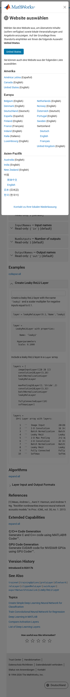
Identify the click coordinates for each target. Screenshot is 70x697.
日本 (6, 189)
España (8, 116)
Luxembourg (11, 141)
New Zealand (11, 169)
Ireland (8, 131)
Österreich (42, 111)
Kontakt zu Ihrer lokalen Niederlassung (35, 206)
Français (45, 141)
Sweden (41, 121)
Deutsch (44, 131)
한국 (6, 194)
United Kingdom (46, 146)
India (7, 164)
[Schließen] (64, 7)
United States (11, 87)
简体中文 (12, 179)
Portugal (42, 116)
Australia (9, 159)
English (44, 136)
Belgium (8, 101)
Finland (8, 121)
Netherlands (44, 101)
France (8, 126)
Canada (8, 82)
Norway (41, 106)
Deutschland (11, 111)
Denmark (9, 106)
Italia (7, 136)
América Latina (12, 77)
